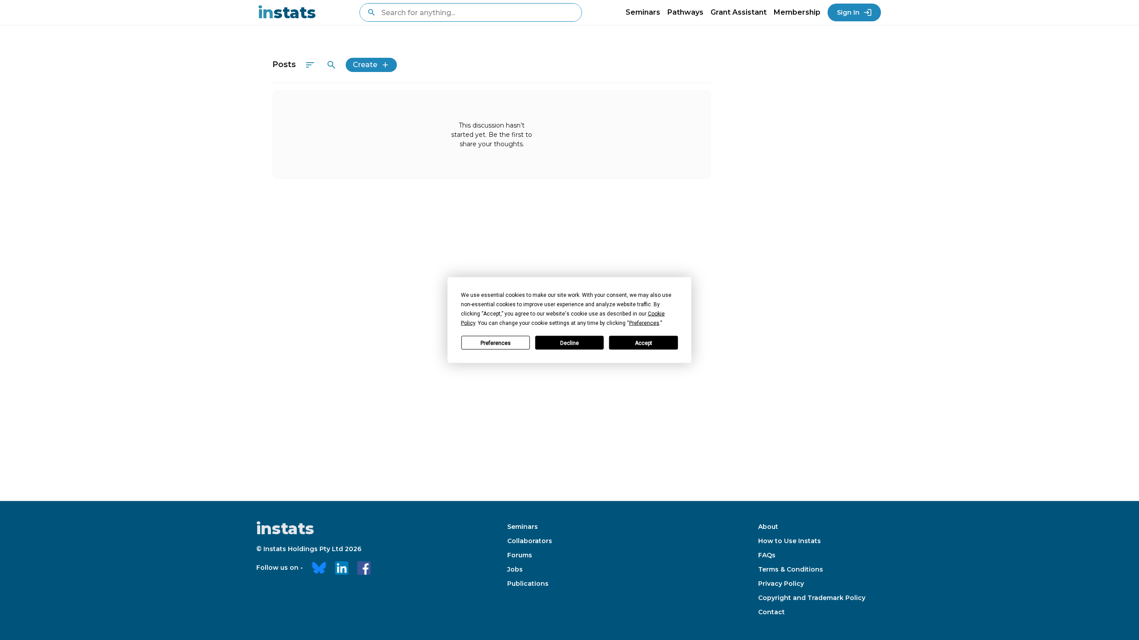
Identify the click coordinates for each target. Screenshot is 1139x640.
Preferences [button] (644, 323)
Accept (643, 343)
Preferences (496, 343)
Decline (569, 343)
